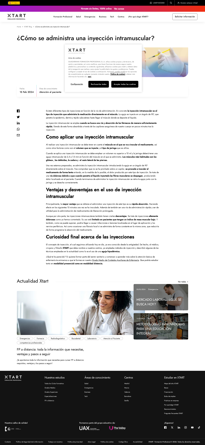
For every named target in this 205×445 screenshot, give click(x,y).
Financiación (168, 392)
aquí (90, 76)
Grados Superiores (51, 392)
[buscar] (171, 3)
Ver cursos (119, 8)
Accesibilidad (137, 442)
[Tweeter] (18, 117)
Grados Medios (50, 388)
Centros (121, 16)
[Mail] (18, 135)
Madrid (126, 383)
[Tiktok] (199, 427)
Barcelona (127, 396)
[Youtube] (192, 427)
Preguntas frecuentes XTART (173, 413)
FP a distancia (49, 400)
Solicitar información (185, 16)
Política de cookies (107, 442)
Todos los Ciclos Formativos (54, 383)
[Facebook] (18, 110)
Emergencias (89, 16)
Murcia (126, 388)
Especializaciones (51, 396)
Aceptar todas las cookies (125, 84)
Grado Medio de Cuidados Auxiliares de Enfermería (115, 260)
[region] (103, 68)
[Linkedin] (18, 123)
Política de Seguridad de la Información (29, 442)
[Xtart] (17, 16)
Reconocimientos (170, 409)
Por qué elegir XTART (171, 405)
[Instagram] (185, 427)
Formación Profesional (63, 16)
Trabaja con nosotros (55, 442)
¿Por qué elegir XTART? (138, 16)
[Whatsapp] (18, 129)
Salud (78, 16)
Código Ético (123, 442)
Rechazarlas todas (98, 84)
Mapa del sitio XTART (171, 383)
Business (102, 16)
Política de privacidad (75, 442)
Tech (112, 16)
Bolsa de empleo (169, 396)
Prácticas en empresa (171, 400)
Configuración (77, 84)
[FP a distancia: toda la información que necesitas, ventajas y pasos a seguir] (81, 312)
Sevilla (126, 400)
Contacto (8, 442)
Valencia (127, 392)
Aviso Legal (91, 442)
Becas (166, 388)
